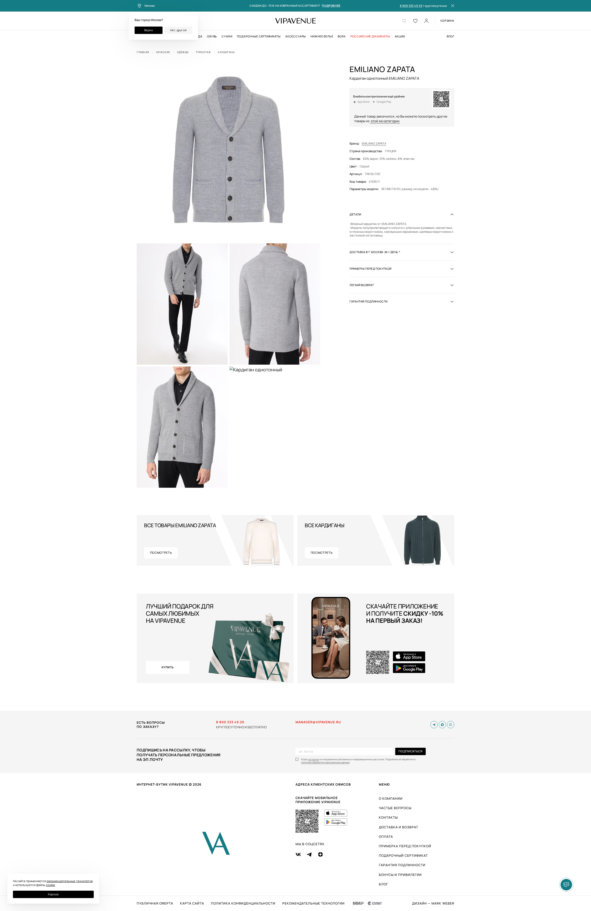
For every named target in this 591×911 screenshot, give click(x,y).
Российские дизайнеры (370, 36)
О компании (391, 798)
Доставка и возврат (398, 827)
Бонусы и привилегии (400, 874)
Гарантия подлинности (402, 865)
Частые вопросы (395, 808)
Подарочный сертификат (403, 855)
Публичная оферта (155, 903)
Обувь (212, 36)
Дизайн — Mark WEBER (433, 903)
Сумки (227, 36)
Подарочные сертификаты (258, 36)
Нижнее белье (322, 36)
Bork (342, 36)
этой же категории (385, 120)
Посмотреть (161, 553)
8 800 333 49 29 (411, 6)
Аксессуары (295, 36)
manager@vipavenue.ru (318, 722)
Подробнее (331, 5)
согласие (313, 759)
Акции (400, 36)
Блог (450, 36)
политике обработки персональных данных (325, 762)
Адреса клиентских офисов (323, 784)
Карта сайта (192, 903)
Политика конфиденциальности (243, 903)
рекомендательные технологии (70, 881)
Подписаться (410, 751)
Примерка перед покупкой (405, 846)
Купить (168, 667)
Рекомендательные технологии (313, 903)
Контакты (388, 817)
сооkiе (50, 885)
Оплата (386, 836)
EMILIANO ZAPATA (374, 143)
